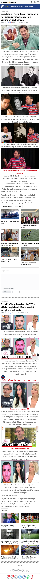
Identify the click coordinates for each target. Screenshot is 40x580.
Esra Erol (4, 510)
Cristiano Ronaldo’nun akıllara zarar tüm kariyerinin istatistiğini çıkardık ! (22, 6)
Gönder (6, 292)
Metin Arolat (18, 206)
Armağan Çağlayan (7, 206)
